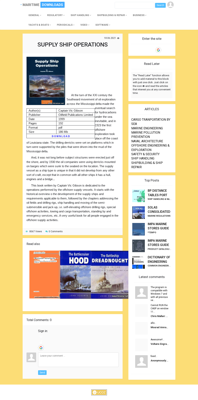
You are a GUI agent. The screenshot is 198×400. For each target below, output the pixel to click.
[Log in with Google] (41, 348)
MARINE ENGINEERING (147, 128)
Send (42, 372)
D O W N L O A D (61, 136)
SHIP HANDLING (142, 158)
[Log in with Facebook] (41, 342)
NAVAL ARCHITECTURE (147, 141)
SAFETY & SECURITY (145, 154)
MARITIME (33, 5)
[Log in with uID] (41, 336)
